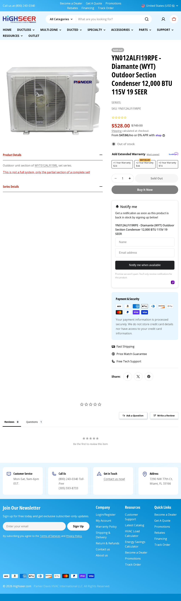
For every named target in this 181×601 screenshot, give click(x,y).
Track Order (106, 8)
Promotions (113, 3)
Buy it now (145, 190)
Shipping (117, 130)
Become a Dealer (71, 3)
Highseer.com (22, 586)
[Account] (163, 19)
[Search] (147, 19)
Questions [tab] (32, 422)
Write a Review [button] (166, 415)
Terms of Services (50, 536)
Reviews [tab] (9, 422)
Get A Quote (94, 3)
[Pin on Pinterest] (149, 376)
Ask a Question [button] (135, 415)
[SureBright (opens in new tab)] (173, 154)
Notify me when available (145, 265)
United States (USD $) (160, 5)
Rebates (72, 8)
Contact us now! (114, 479)
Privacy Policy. (74, 536)
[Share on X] (138, 376)
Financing (87, 8)
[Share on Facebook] (127, 376)
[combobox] (99, 19)
